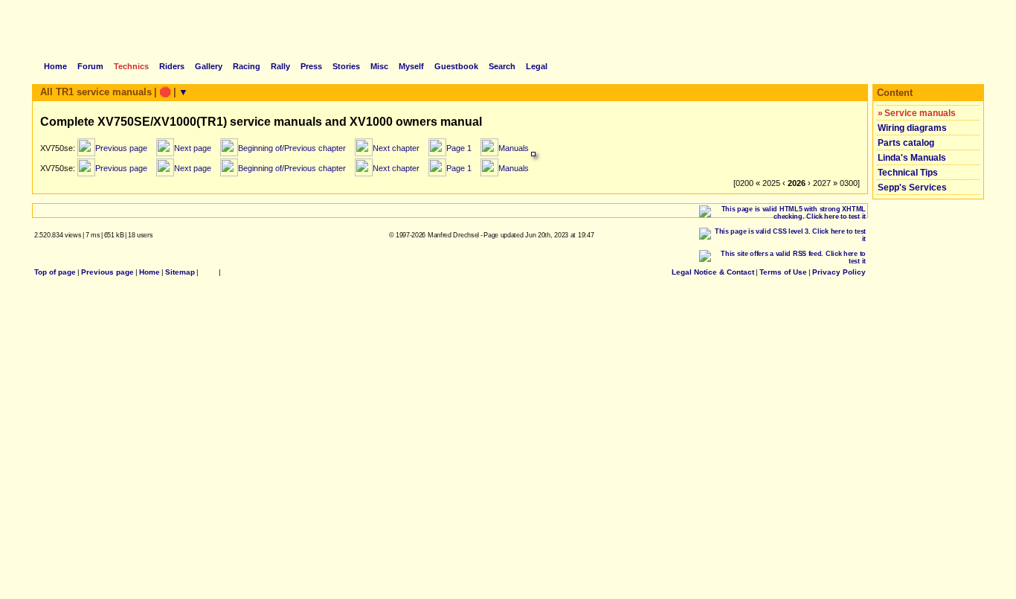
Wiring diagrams (912, 128)
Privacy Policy (839, 272)
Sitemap (180, 272)
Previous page (107, 272)
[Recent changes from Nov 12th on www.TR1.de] (208, 272)
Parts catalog (906, 143)
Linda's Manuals (912, 158)
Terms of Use (783, 272)
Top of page (55, 272)
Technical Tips (908, 172)
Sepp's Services (912, 187)
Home (149, 272)
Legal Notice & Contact (713, 272)
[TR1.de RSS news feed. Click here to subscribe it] (226, 272)
